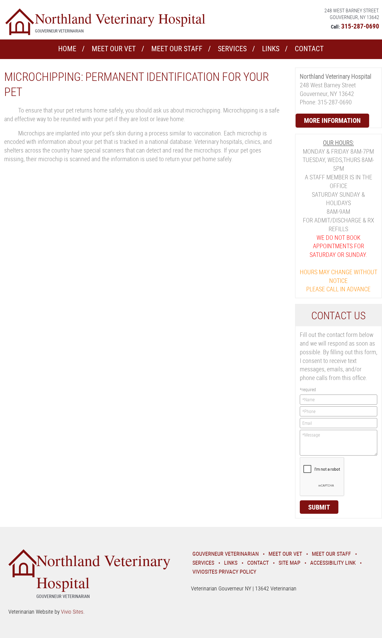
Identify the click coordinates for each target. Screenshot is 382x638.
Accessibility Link (333, 562)
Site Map (289, 562)
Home (67, 48)
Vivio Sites (72, 611)
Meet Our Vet (114, 48)
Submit (319, 507)
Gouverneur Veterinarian (225, 553)
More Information (332, 120)
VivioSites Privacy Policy (224, 571)
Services (232, 48)
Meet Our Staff (176, 48)
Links (270, 48)
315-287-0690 (360, 26)
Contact (309, 48)
